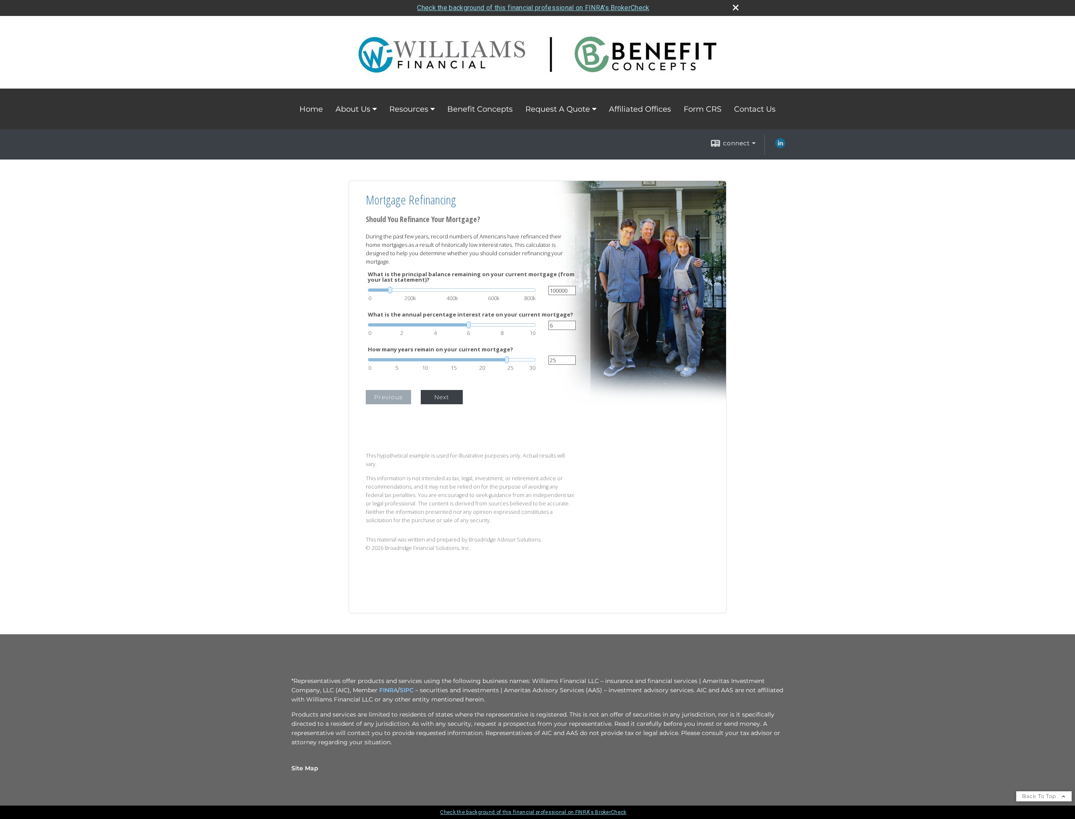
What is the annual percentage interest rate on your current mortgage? (470, 314)
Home (311, 109)
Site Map (304, 768)
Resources (408, 109)
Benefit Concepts (480, 109)
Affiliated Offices (640, 109)
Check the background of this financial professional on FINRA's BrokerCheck (533, 8)
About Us (353, 109)
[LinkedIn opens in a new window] (780, 146)
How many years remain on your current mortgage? (440, 349)
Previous (388, 397)
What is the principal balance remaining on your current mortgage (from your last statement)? (471, 277)
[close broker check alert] (735, 7)
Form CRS (702, 109)
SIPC (407, 690)
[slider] (452, 290)
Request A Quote (557, 109)
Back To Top (1040, 796)
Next (441, 397)
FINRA (388, 690)
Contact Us (755, 109)
